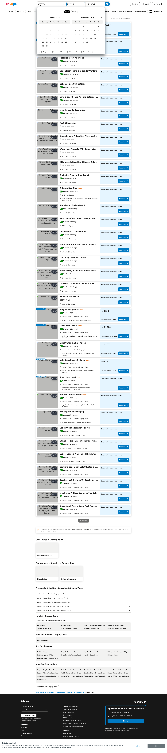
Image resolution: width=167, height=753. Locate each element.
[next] (101, 17)
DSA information (68, 718)
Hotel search (40, 692)
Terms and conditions (70, 709)
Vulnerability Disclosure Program (73, 726)
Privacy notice (67, 715)
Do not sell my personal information (74, 723)
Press (23, 736)
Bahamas (70, 692)
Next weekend (87, 52)
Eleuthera (79, 692)
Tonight (45, 52)
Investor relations (26, 733)
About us (24, 727)
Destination (41, 3)
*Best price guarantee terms (72, 721)
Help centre (67, 733)
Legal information (68, 712)
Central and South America (56, 692)
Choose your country (27, 706)
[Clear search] (63, 4)
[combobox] (51, 4)
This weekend (73, 52)
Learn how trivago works (71, 736)
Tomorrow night (58, 52)
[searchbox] (51, 5)
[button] (51, 4)
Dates (67, 11)
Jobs (22, 730)
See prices (122, 34)
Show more (40, 679)
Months (74, 11)
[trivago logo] (11, 4)
